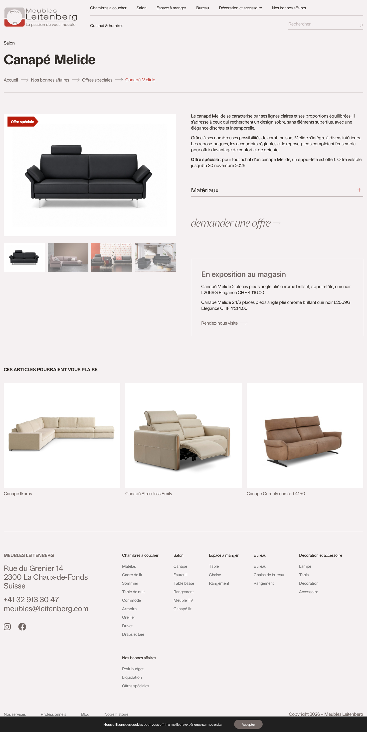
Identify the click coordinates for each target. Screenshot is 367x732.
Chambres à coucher (108, 7)
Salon (142, 7)
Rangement (184, 591)
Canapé (180, 566)
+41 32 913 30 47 (31, 599)
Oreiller (128, 617)
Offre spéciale (22, 121)
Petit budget (133, 668)
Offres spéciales (97, 79)
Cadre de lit (132, 574)
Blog (85, 714)
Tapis (304, 574)
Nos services (15, 714)
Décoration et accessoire (240, 7)
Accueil (11, 79)
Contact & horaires (106, 25)
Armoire (129, 608)
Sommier (130, 583)
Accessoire (308, 591)
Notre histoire (116, 714)
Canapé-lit (182, 608)
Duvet (127, 625)
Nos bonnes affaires (289, 7)
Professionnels (53, 714)
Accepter (248, 724)
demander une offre (231, 223)
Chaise (215, 574)
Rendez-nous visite (219, 323)
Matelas (129, 566)
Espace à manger (171, 7)
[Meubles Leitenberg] (41, 17)
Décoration (309, 583)
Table (214, 566)
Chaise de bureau (269, 574)
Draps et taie (133, 634)
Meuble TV (183, 600)
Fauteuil (180, 574)
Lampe (305, 566)
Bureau (202, 7)
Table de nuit (133, 591)
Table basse (184, 583)
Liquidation (132, 677)
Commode (131, 600)
